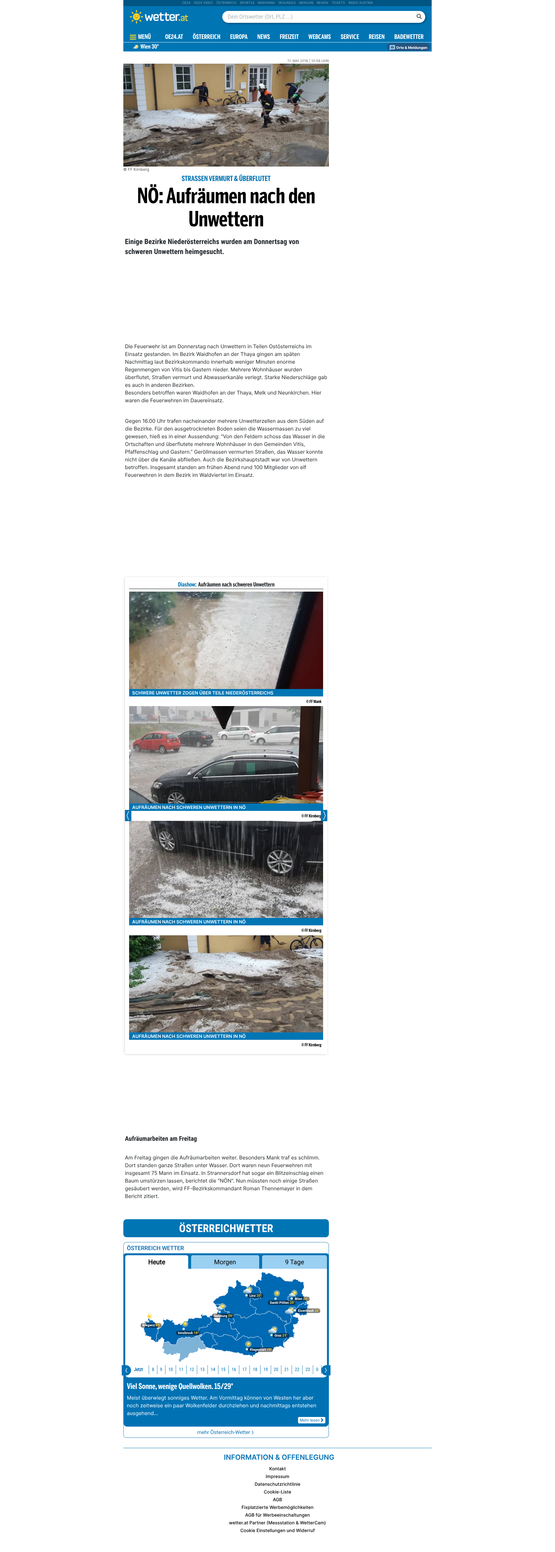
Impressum (277, 1476)
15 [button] (223, 1369)
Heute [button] (156, 1262)
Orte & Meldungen (411, 47)
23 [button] (307, 1369)
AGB (277, 1499)
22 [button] (297, 1369)
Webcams (319, 37)
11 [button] (181, 1369)
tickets (338, 3)
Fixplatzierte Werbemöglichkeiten (277, 1507)
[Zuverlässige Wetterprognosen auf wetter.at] (169, 16)
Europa (238, 37)
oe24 (186, 3)
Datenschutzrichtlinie (278, 1484)
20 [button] (276, 1369)
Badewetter (409, 37)
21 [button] (286, 1369)
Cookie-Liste (277, 1492)
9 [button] (161, 1369)
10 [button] (170, 1369)
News (263, 37)
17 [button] (244, 1369)
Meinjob (306, 3)
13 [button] (202, 1369)
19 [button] (265, 1369)
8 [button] (153, 1369)
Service (350, 37)
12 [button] (191, 1369)
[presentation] (126, 1370)
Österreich (226, 3)
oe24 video (203, 3)
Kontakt (277, 1469)
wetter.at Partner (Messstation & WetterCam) (277, 1523)
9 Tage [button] (294, 1262)
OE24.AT (174, 37)
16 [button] (234, 1369)
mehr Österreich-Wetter (223, 1432)
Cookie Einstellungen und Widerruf (277, 1530)
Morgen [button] (225, 1262)
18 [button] (255, 1369)
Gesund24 (286, 3)
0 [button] (317, 1369)
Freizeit (289, 37)
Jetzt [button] (138, 1369)
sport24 (247, 3)
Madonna (266, 3)
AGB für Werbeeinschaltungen (277, 1515)
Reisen (322, 3)
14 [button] (213, 1369)
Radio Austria (360, 3)
